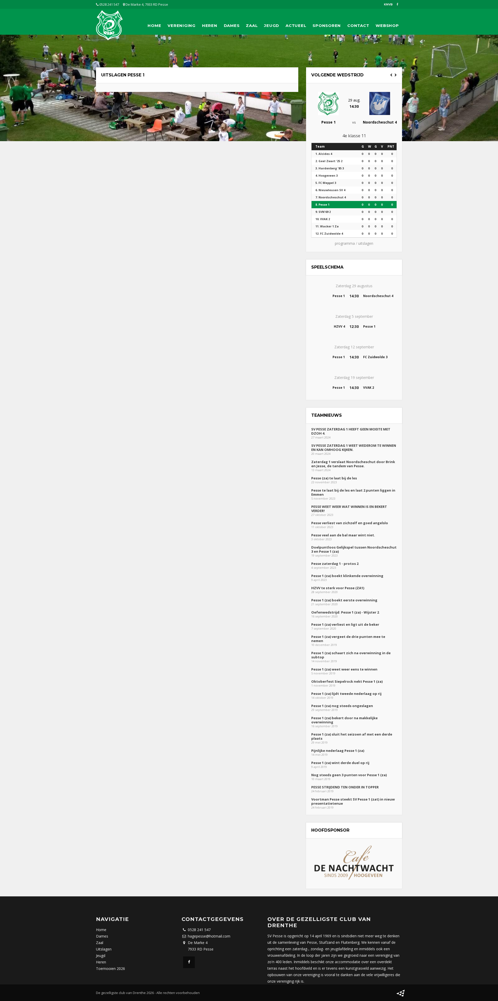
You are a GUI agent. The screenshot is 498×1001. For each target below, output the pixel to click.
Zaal (252, 25)
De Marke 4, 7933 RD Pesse (146, 4)
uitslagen (365, 243)
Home (154, 25)
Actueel (296, 25)
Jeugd (271, 25)
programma (345, 243)
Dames (232, 25)
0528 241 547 (109, 4)
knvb (388, 4)
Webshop (387, 25)
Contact (358, 25)
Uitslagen (104, 949)
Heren (209, 25)
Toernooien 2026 (110, 968)
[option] (354, 106)
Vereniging (182, 25)
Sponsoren (327, 25)
